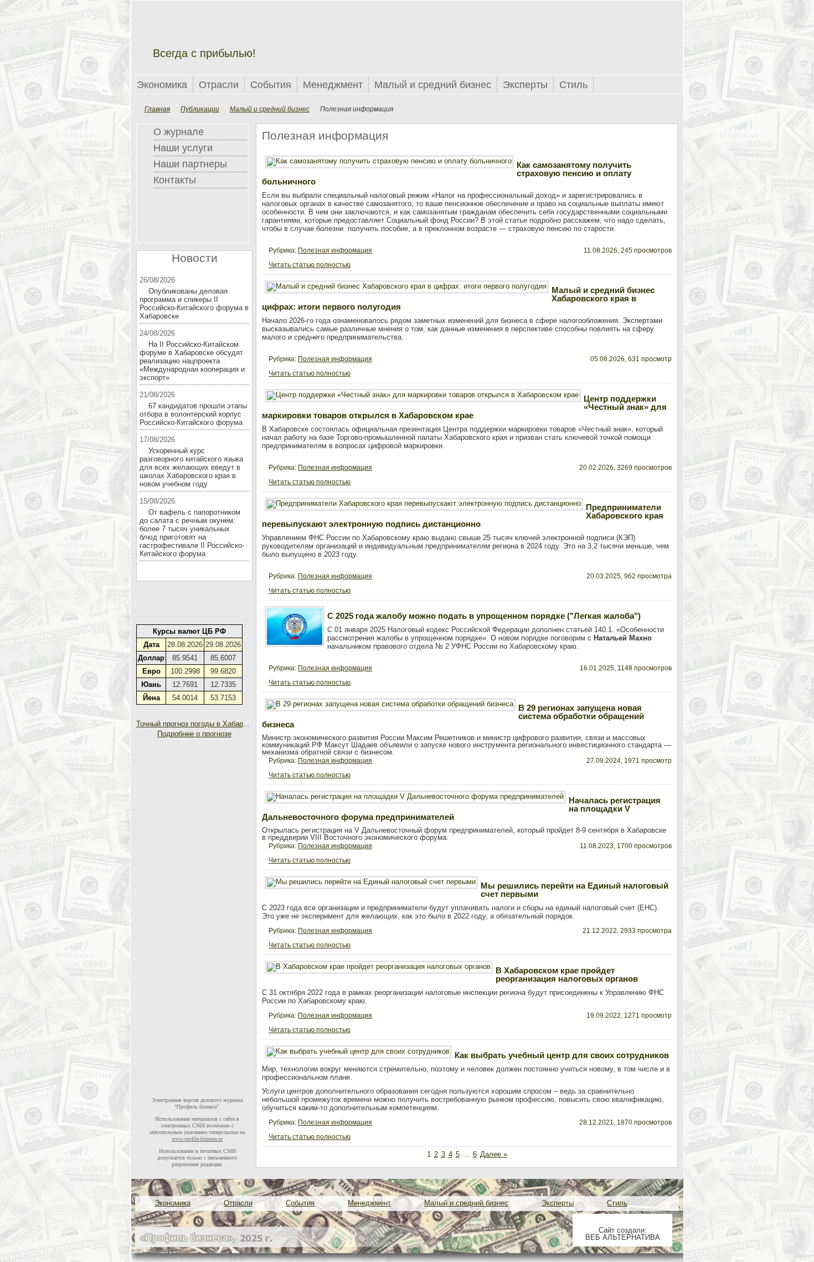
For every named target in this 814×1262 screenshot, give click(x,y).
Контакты (174, 180)
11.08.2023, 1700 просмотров (626, 846)
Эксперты (525, 84)
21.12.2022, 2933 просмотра (627, 931)
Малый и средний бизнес (432, 84)
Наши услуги (183, 147)
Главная (157, 109)
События (270, 84)
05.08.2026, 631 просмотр (631, 359)
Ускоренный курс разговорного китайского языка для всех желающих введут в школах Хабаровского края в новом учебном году (191, 467)
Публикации (200, 109)
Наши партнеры (190, 164)
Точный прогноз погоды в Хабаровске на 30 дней (218, 724)
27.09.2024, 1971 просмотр (629, 761)
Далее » (493, 1154)
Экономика (162, 84)
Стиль (573, 84)
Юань (151, 684)
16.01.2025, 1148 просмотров (626, 668)
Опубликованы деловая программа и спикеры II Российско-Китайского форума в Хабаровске (194, 303)
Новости (195, 258)
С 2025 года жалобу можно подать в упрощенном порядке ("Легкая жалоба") (484, 615)
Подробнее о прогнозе (194, 734)
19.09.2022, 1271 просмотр (629, 1015)
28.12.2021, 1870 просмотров (625, 1122)
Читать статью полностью (310, 265)
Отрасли (219, 84)
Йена (151, 698)
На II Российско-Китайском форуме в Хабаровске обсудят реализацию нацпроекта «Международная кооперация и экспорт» (192, 361)
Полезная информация (335, 250)
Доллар (151, 658)
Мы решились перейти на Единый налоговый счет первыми (574, 890)
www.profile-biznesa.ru (197, 1139)
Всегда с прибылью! (204, 53)
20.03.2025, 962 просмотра (629, 576)
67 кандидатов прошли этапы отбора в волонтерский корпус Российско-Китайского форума (193, 414)
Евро (151, 671)
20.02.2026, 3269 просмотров (625, 467)
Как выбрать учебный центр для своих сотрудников (562, 1055)
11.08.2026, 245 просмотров (628, 250)
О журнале (178, 131)
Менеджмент (333, 84)
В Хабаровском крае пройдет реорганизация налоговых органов (567, 974)
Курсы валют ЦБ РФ (189, 631)
